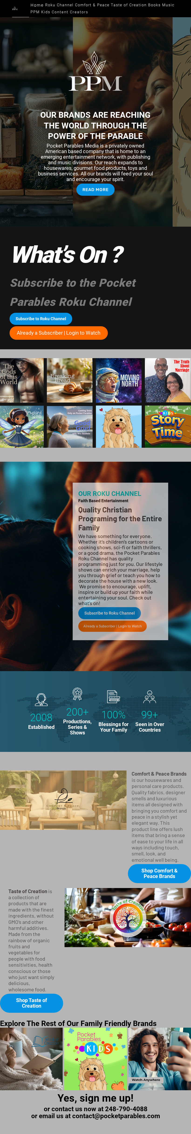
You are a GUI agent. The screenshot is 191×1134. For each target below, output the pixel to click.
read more (95, 189)
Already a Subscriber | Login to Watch (58, 333)
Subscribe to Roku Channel (41, 318)
